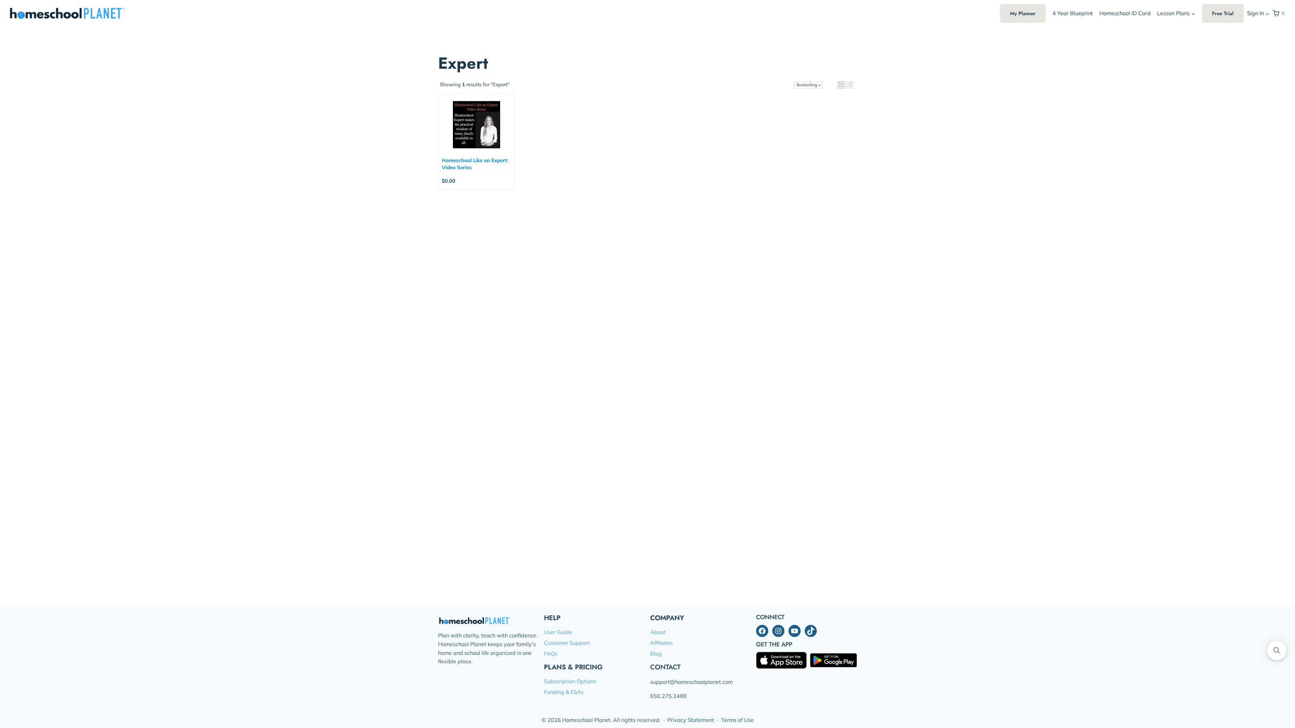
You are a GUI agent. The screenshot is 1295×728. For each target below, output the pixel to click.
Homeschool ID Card (1125, 13)
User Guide (558, 632)
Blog (656, 653)
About (658, 632)
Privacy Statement (690, 720)
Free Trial (1223, 13)
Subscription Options (570, 681)
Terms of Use (737, 720)
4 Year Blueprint (1073, 13)
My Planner (1023, 13)
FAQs (550, 653)
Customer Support (567, 642)
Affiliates (661, 642)
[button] (1267, 13)
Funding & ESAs (564, 692)
